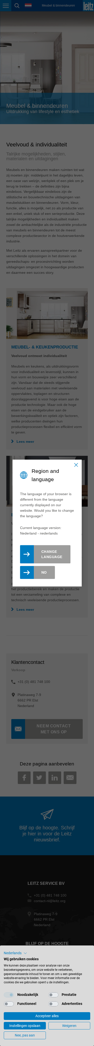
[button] (15, 953)
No (44, 572)
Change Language (51, 554)
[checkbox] (9, 994)
